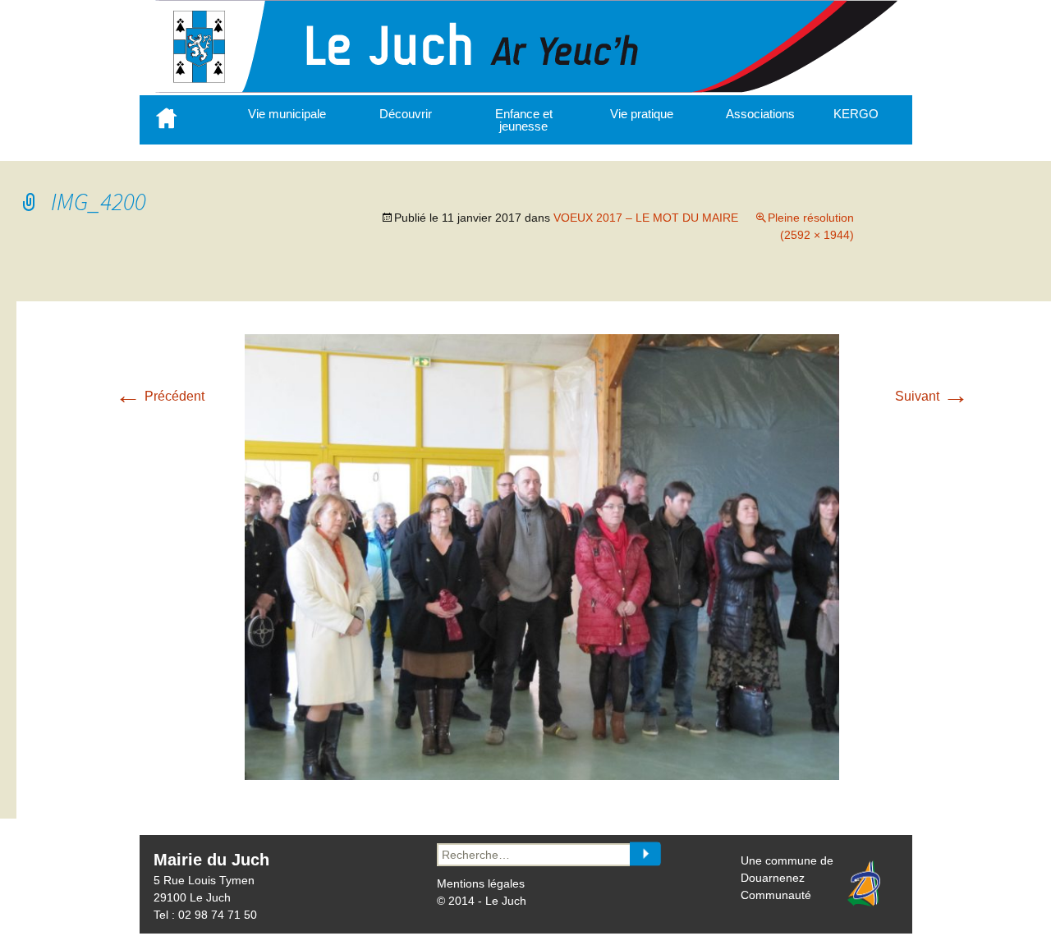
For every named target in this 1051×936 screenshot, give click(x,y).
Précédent (159, 396)
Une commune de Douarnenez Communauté (787, 878)
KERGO (856, 114)
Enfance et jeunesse (524, 120)
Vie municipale (287, 114)
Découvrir (405, 114)
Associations (760, 114)
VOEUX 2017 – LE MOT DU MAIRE (645, 217)
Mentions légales (481, 883)
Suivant (932, 396)
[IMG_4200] (542, 775)
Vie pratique (641, 114)
